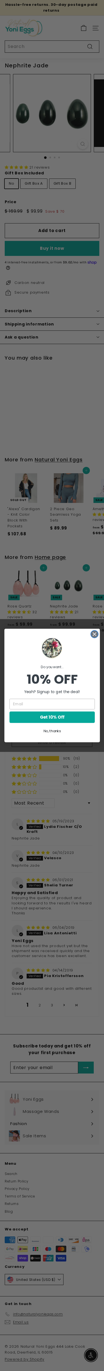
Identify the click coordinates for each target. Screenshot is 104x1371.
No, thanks (52, 731)
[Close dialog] (94, 634)
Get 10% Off (52, 717)
